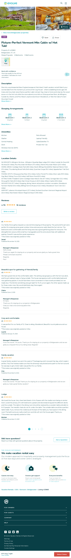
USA (16, 489)
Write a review (9, 211)
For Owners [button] (9, 507)
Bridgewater (32, 489)
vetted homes (5, 481)
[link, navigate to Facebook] (5, 532)
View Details (5, 555)
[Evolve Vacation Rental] (10, 3)
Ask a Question (61, 440)
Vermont (23, 489)
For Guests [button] (9, 512)
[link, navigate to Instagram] (9, 532)
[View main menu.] (66, 3)
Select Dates (62, 554)
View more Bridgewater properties (16, 33)
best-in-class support (57, 480)
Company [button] (8, 517)
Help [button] (6, 522)
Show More (5, 101)
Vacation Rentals (7, 489)
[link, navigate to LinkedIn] (17, 532)
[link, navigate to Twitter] (13, 532)
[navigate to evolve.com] (6, 501)
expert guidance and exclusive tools (33, 480)
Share (57, 37)
